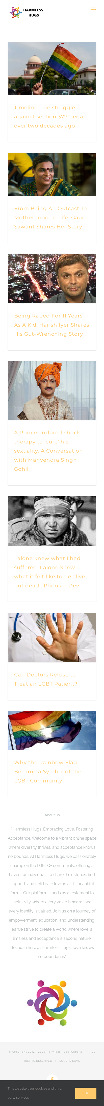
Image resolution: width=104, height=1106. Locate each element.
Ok (86, 1093)
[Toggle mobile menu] (93, 9)
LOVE (76, 1060)
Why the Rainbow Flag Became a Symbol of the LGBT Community (48, 771)
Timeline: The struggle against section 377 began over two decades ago (50, 116)
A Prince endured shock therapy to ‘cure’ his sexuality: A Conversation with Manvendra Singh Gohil (48, 451)
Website (76, 1051)
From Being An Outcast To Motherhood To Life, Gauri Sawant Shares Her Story (50, 217)
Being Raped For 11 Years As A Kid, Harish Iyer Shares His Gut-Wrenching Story (51, 325)
